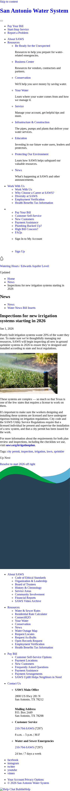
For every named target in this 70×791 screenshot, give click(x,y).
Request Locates (24, 634)
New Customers (24, 219)
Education (21, 138)
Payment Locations (26, 660)
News (18, 170)
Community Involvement (29, 594)
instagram (13, 763)
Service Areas (23, 591)
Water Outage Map (26, 630)
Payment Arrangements (28, 673)
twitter (11, 766)
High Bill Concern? (26, 229)
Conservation (23, 77)
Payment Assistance (26, 222)
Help (27, 789)
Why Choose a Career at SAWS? (34, 192)
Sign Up (20, 251)
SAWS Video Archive (28, 601)
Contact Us (14, 683)
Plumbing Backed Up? (28, 225)
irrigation (40, 451)
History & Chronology (28, 587)
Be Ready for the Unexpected (32, 45)
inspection (27, 451)
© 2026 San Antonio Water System (28, 783)
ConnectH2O (23, 617)
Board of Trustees (25, 584)
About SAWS (15, 39)
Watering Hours (9, 266)
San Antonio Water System (34, 10)
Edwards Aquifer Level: (35, 266)
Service (19, 106)
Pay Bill (12, 653)
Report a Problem (17, 32)
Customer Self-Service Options (33, 657)
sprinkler (59, 451)
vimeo (11, 773)
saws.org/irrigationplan (20, 445)
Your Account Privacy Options (25, 779)
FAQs (18, 232)
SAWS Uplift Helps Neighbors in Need (38, 677)
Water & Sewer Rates (27, 610)
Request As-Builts (25, 637)
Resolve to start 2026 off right (17, 464)
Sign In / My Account (20, 209)
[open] (1, 20)
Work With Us (15, 186)
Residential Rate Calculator (31, 614)
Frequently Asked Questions (31, 667)
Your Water (21, 90)
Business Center (24, 61)
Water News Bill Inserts (21, 307)
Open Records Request (28, 640)
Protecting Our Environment (31, 154)
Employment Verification (29, 199)
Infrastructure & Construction (32, 122)
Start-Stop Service (18, 29)
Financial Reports (25, 597)
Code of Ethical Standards (30, 577)
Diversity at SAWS (26, 196)
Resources (13, 42)
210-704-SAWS (24, 728)
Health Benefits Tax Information (34, 202)
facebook (12, 759)
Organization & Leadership (31, 581)
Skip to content (9, 1)
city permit (13, 451)
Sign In (19, 245)
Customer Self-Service (28, 215)
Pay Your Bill (15, 26)
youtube (12, 770)
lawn (49, 451)
